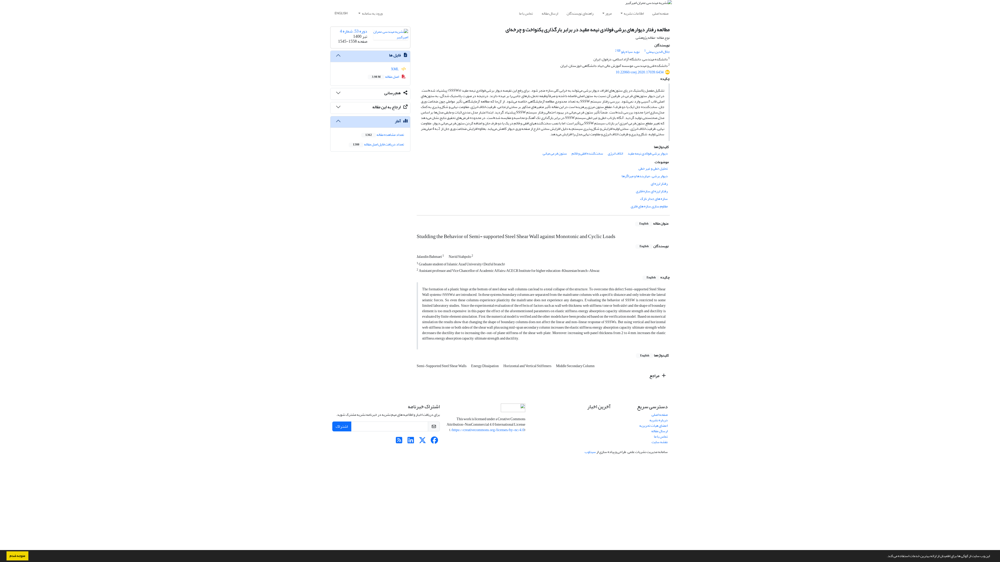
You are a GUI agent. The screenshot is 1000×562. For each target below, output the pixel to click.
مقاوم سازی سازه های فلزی (649, 206)
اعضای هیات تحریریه (653, 425)
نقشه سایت (660, 441)
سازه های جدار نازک (654, 198)
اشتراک (342, 426)
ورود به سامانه (372, 13)
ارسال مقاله (550, 13)
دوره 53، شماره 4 (353, 31)
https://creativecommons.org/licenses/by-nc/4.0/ (487, 429)
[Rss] (399, 441)
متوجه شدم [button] (17, 556)
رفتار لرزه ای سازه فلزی (652, 191)
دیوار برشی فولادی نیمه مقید (648, 153)
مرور (608, 13)
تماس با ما (526, 13)
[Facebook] (434, 441)
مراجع (654, 376)
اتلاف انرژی (615, 153)
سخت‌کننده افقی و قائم (587, 153)
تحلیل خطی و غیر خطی (653, 168)
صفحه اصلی (660, 13)
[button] (885, 556)
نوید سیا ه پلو (630, 51)
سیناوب (590, 451)
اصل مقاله (385, 76)
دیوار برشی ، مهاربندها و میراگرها (645, 176)
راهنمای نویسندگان (580, 13)
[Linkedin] (410, 441)
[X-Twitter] (422, 441)
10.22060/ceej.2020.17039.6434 (640, 72)
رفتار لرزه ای (659, 183)
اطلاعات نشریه (634, 13)
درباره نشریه (658, 420)
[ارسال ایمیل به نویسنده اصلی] (619, 50)
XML (395, 69)
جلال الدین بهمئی (658, 51)
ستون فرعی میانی (555, 153)
